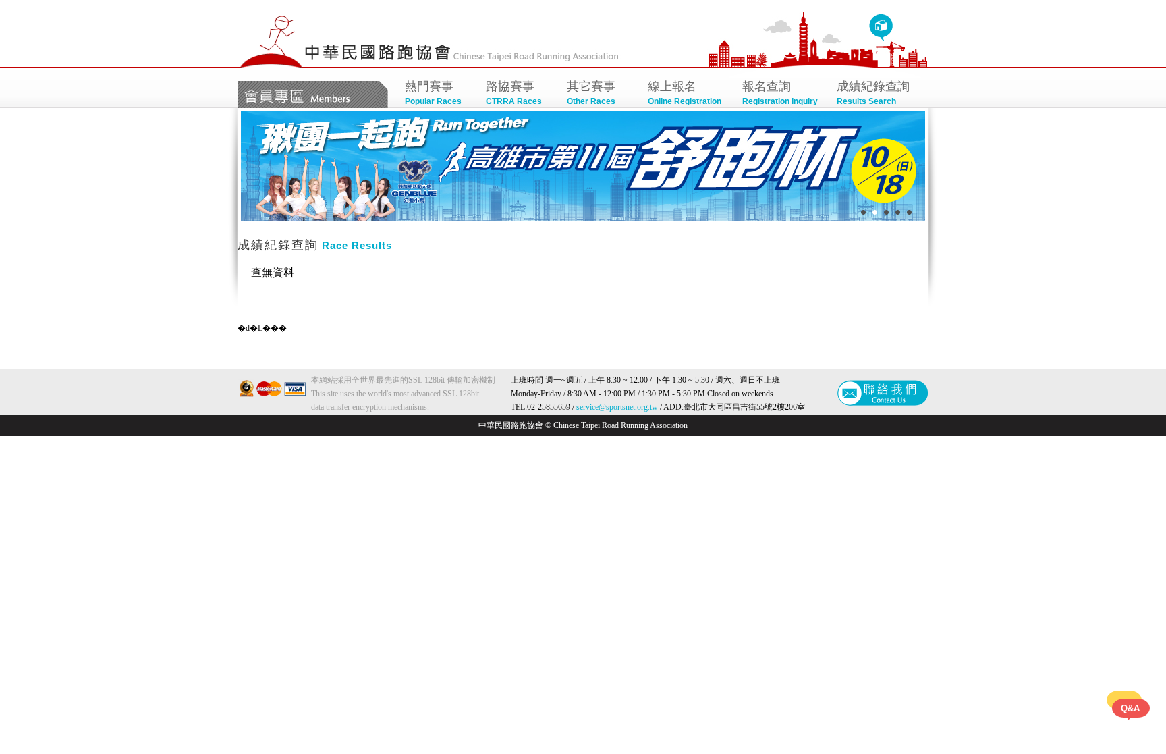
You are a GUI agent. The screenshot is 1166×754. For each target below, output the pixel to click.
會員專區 (313, 94)
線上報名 (684, 93)
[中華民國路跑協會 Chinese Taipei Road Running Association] (271, 65)
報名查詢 (780, 93)
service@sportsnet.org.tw (617, 407)
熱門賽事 (433, 93)
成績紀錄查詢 (873, 93)
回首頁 (881, 27)
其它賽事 (591, 93)
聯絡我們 (882, 393)
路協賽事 (514, 93)
